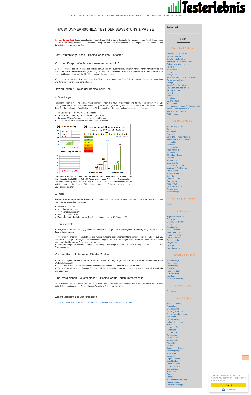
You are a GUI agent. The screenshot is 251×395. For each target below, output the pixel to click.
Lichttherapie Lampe (175, 165)
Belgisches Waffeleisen (176, 216)
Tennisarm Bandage (175, 384)
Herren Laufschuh (174, 327)
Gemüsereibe (172, 227)
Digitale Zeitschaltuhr (175, 221)
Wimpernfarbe (172, 183)
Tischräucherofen (174, 248)
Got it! (229, 385)
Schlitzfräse (171, 268)
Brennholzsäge (173, 260)
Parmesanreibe (173, 240)
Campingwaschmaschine (177, 314)
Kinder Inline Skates (175, 348)
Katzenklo (171, 342)
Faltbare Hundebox (175, 322)
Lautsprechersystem (175, 82)
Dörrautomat (172, 224)
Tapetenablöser (173, 270)
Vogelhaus (171, 276)
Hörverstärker (172, 147)
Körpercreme (172, 152)
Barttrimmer (171, 131)
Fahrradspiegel (173, 319)
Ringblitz (170, 93)
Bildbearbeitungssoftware (177, 53)
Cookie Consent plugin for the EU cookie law (228, 389)
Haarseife (171, 144)
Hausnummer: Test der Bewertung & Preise (75, 302)
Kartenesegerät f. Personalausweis (181, 77)
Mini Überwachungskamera (178, 87)
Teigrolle (170, 245)
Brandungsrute (173, 308)
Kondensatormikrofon (175, 80)
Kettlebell (170, 345)
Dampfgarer (172, 219)
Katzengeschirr (173, 340)
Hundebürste (172, 329)
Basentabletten (173, 134)
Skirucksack (171, 371)
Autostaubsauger (174, 204)
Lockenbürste (172, 163)
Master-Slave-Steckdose (177, 85)
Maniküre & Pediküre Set (177, 168)
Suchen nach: (173, 27)
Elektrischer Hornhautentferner (179, 139)
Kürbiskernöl (172, 160)
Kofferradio (171, 353)
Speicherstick (172, 98)
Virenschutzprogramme (176, 111)
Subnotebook (172, 103)
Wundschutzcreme (174, 186)
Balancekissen (173, 306)
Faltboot (170, 324)
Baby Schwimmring (174, 303)
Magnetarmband (173, 358)
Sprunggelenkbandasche (177, 379)
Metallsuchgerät (173, 363)
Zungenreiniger (173, 191)
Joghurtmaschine (174, 234)
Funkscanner (172, 69)
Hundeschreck (173, 332)
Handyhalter (172, 72)
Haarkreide (171, 142)
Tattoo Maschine (173, 178)
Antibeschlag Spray (175, 126)
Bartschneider (172, 129)
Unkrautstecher (173, 273)
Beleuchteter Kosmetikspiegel (179, 136)
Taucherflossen (173, 382)
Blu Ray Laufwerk (174, 56)
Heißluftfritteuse (173, 229)
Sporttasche (172, 376)
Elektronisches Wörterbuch (178, 64)
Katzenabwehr (173, 337)
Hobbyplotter (172, 74)
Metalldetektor (172, 361)
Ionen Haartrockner (175, 232)
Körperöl (170, 157)
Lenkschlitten (172, 356)
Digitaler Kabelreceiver (176, 59)
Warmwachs (172, 181)
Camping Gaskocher (175, 311)
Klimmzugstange (173, 350)
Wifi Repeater (172, 114)
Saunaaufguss (173, 369)
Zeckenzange (172, 189)
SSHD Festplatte (173, 100)
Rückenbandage (173, 366)
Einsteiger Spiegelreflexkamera (179, 61)
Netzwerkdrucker (174, 90)
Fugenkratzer (172, 263)
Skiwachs (170, 374)
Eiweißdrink (171, 316)
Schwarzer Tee (173, 173)
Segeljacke (171, 291)
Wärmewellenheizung (175, 278)
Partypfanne (172, 242)
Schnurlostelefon (174, 95)
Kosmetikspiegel (173, 149)
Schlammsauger (173, 265)
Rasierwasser (172, 170)
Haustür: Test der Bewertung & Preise (114, 302)
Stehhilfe (170, 176)
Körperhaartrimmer (174, 155)
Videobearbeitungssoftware (178, 108)
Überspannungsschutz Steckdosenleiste (183, 106)
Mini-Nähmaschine (174, 237)
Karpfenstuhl (172, 335)
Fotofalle (170, 66)
